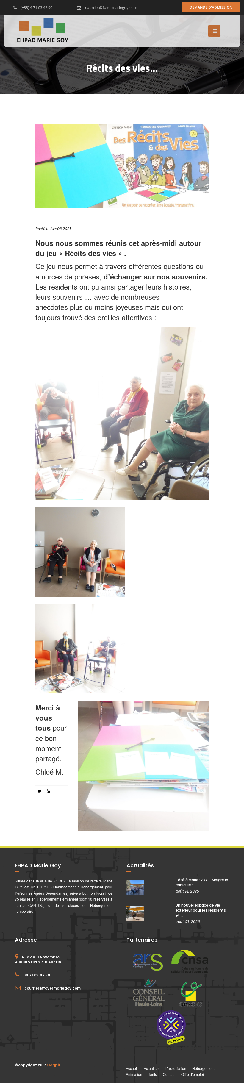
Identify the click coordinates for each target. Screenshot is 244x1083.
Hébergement (203, 1068)
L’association (175, 1068)
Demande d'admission (211, 7)
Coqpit (53, 1065)
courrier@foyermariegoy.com (110, 7)
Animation (134, 1074)
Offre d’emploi (192, 1074)
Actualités (151, 1068)
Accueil (132, 1068)
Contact (169, 1074)
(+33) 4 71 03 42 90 (36, 7)
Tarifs (152, 1074)
